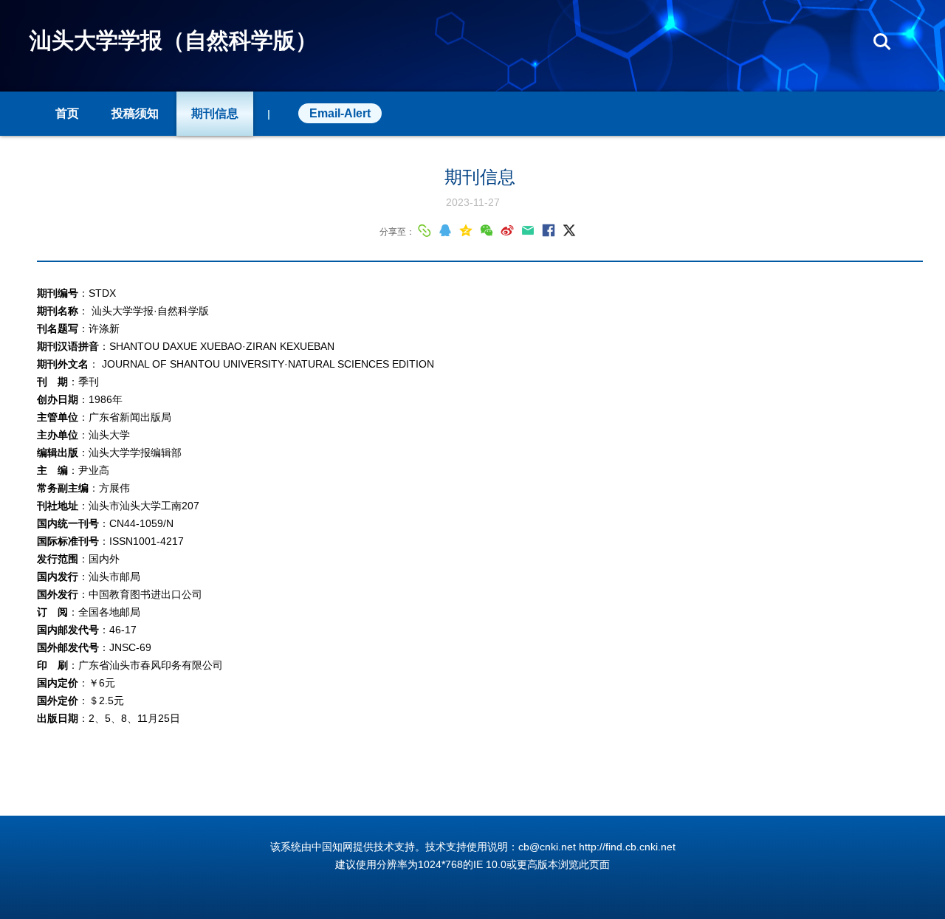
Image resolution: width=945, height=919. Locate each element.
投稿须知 (135, 113)
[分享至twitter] (569, 230)
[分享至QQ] (445, 230)
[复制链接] (424, 230)
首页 (67, 113)
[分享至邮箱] (527, 230)
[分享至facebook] (548, 230)
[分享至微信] (486, 230)
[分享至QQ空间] (465, 230)
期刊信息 (214, 113)
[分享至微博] (507, 230)
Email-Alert (340, 113)
